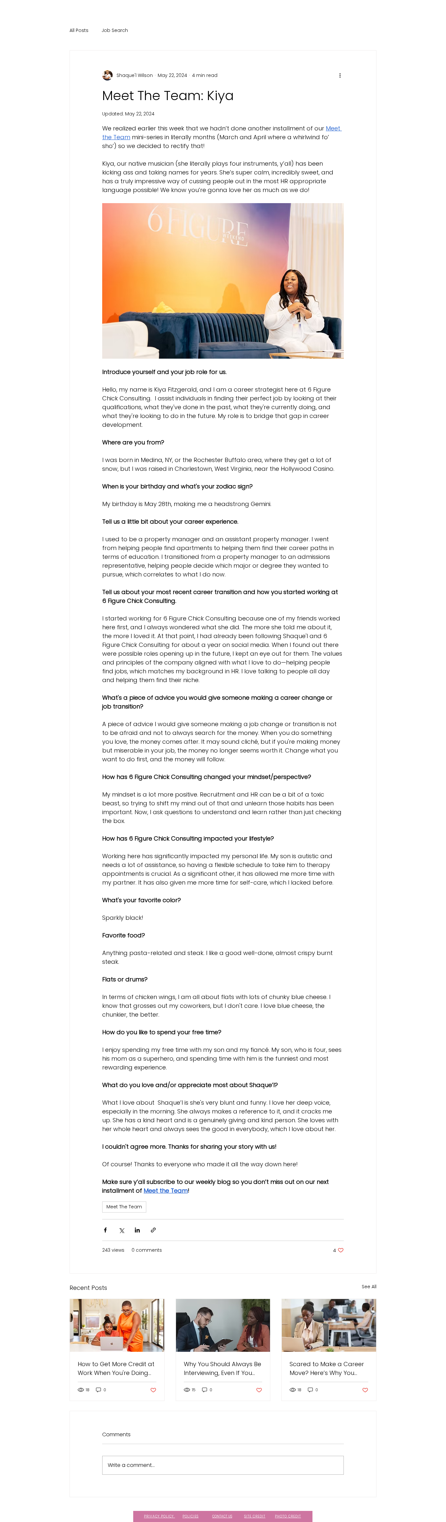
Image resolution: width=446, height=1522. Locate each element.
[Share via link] (153, 1230)
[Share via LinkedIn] (137, 1230)
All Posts (79, 30)
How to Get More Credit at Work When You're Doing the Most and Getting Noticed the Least (116, 1368)
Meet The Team (124, 1206)
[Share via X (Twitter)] (121, 1230)
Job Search (115, 30)
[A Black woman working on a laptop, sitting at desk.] (329, 1325)
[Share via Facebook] (105, 1230)
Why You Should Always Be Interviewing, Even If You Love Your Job (222, 1368)
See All (369, 1286)
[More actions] (340, 75)
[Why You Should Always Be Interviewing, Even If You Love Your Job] (223, 1325)
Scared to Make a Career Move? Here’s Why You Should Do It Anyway (327, 1368)
